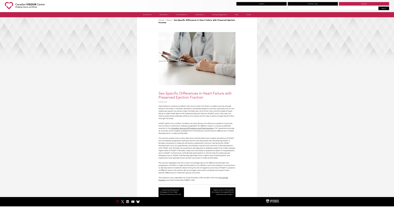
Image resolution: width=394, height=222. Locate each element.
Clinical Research (181, 14)
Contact (364, 4)
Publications (199, 14)
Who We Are (147, 14)
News (237, 14)
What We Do (163, 14)
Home (161, 20)
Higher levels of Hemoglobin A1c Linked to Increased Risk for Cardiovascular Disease (223, 192)
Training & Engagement (219, 14)
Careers (261, 4)
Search (383, 8)
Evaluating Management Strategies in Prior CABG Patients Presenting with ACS (170, 192)
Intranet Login (313, 4)
